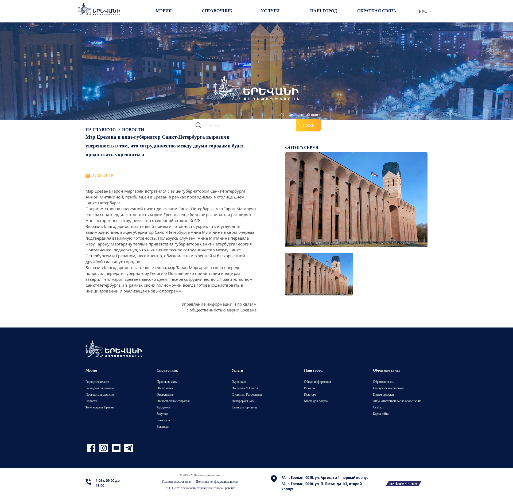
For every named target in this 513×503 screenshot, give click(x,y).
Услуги (270, 11)
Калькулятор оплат (244, 407)
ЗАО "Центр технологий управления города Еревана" (199, 488)
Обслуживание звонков (388, 388)
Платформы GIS (243, 401)
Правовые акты (167, 381)
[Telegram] (128, 448)
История (310, 388)
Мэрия (164, 11)
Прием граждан (383, 394)
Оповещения (165, 394)
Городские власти (97, 381)
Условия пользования (176, 481)
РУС (423, 11)
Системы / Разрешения (247, 394)
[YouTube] (117, 448)
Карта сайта (380, 413)
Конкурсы (163, 420)
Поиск (308, 125)
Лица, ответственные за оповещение (397, 401)
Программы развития (100, 394)
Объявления (165, 388)
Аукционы (163, 407)
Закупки (162, 413)
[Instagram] (104, 448)
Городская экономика (100, 388)
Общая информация (317, 381)
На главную (101, 129)
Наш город (323, 11)
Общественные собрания (173, 401)
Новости (133, 129)
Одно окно (239, 381)
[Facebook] (92, 448)
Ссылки (378, 407)
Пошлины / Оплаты (245, 388)
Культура (310, 394)
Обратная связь (376, 11)
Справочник (217, 11)
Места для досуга (316, 401)
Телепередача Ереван (100, 407)
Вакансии (163, 426)
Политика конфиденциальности (217, 481)
